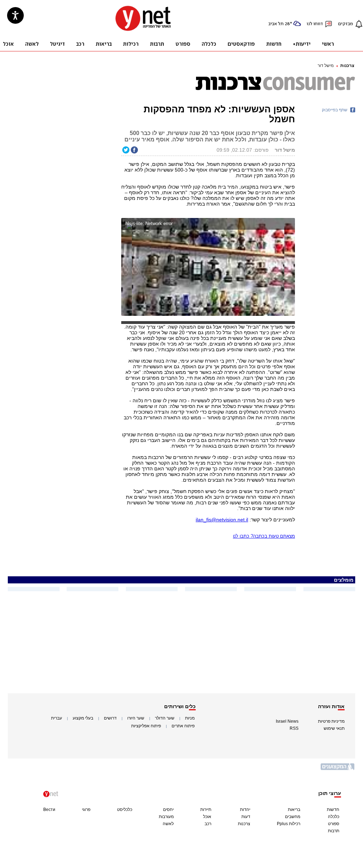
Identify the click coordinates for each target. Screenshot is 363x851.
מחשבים (292, 816)
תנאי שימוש (334, 728)
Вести (49, 809)
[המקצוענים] (337, 769)
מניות (190, 718)
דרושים (110, 718)
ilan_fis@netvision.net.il (222, 519)
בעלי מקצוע (83, 718)
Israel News (287, 721)
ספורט (333, 823)
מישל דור (326, 65)
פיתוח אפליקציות (146, 725)
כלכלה (333, 816)
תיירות (205, 809)
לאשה (168, 823)
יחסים (168, 809)
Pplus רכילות (288, 823)
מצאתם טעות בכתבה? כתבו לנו (264, 536)
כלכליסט (124, 809)
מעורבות (166, 816)
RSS (294, 728)
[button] (288, 225)
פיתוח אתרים (183, 725)
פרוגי (86, 809)
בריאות (294, 809)
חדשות (333, 809)
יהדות (245, 809)
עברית (56, 718)
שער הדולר (164, 718)
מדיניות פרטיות (331, 721)
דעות (245, 816)
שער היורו (135, 718)
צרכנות (347, 65)
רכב (208, 823)
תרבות (333, 830)
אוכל (207, 816)
